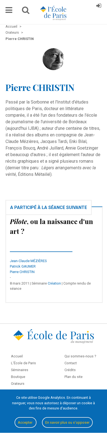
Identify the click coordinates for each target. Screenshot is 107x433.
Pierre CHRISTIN (22, 272)
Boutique (18, 377)
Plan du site (73, 377)
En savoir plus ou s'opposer (67, 422)
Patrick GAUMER (23, 266)
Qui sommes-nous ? (80, 356)
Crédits (70, 370)
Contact (70, 363)
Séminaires (19, 370)
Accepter (25, 422)
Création (54, 283)
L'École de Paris (23, 363)
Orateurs (17, 384)
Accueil (17, 356)
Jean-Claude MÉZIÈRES (28, 261)
